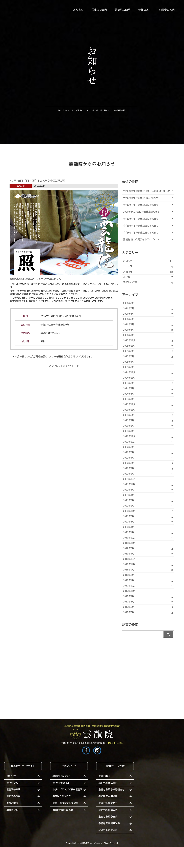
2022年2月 (148, 468)
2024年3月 (148, 394)
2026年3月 (148, 330)
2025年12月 (148, 340)
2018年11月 (148, 564)
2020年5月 (148, 522)
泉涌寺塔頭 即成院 (107, 810)
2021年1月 (148, 506)
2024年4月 (148, 388)
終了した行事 (148, 282)
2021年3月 (148, 500)
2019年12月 (148, 537)
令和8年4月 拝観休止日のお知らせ (141, 232)
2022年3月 (148, 463)
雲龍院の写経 (13, 796)
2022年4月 (148, 458)
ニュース (148, 266)
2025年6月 (148, 356)
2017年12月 (148, 585)
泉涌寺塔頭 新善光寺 (109, 823)
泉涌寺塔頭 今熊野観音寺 (111, 789)
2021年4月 (148, 495)
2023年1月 (148, 431)
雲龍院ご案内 (99, 9)
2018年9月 (148, 569)
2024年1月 (148, 399)
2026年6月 (148, 314)
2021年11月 (148, 484)
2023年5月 (148, 415)
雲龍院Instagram (60, 783)
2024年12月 (148, 372)
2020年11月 (148, 511)
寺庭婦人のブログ (61, 796)
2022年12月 (148, 436)
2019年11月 (148, 543)
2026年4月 (148, 324)
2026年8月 (148, 303)
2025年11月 (148, 346)
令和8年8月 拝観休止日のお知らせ (141, 198)
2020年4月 (148, 527)
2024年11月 (148, 378)
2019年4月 (148, 553)
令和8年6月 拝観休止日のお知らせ (141, 219)
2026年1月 (148, 335)
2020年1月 (148, 532)
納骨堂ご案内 (167, 9)
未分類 (148, 277)
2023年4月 (148, 420)
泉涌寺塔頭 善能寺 (107, 796)
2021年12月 (148, 479)
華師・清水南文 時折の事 (65, 803)
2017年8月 (148, 601)
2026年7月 (148, 308)
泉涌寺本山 (104, 776)
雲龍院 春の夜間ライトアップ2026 (141, 239)
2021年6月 (148, 490)
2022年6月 (148, 452)
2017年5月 (148, 612)
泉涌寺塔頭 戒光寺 (107, 803)
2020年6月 (148, 516)
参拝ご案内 (144, 9)
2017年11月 (148, 591)
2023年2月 (148, 426)
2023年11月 (148, 410)
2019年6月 (148, 548)
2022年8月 (148, 447)
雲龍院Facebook (61, 776)
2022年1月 (148, 474)
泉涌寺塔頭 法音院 (107, 783)
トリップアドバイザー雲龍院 (67, 789)
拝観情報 (148, 271)
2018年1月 (148, 580)
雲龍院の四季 (122, 9)
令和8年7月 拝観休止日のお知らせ (141, 205)
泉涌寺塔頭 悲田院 (107, 816)
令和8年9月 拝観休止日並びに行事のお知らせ (146, 191)
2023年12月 (148, 404)
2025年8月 (148, 351)
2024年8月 (148, 383)
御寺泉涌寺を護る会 (62, 810)
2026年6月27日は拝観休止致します (141, 212)
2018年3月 (148, 575)
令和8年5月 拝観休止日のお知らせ (141, 226)
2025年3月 (148, 367)
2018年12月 (148, 559)
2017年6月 (148, 607)
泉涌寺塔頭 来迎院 (107, 830)
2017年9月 (148, 596)
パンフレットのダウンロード (64, 366)
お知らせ (78, 9)
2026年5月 (148, 319)
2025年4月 (148, 362)
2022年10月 (148, 442)
